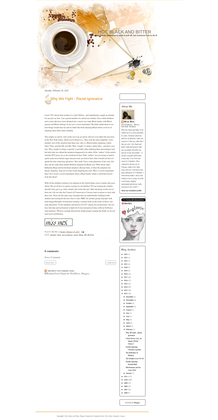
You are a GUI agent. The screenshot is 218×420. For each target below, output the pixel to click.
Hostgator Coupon (119, 416)
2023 (126, 257)
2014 (126, 287)
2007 (126, 389)
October (129, 303)
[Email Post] (82, 232)
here (81, 139)
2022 (126, 261)
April (128, 323)
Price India (108, 416)
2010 (126, 379)
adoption (53, 235)
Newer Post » (50, 262)
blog (72, 115)
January (129, 373)
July (127, 313)
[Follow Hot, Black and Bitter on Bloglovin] (133, 240)
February (129, 329)
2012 (126, 293)
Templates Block (99, 416)
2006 (126, 392)
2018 (126, 274)
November (129, 300)
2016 (126, 280)
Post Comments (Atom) (65, 270)
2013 (126, 290)
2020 (126, 267)
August (128, 310)
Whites (81, 235)
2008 (126, 386)
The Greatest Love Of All (135, 358)
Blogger (137, 402)
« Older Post (110, 262)
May (127, 319)
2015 (126, 283)
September (129, 306)
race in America (67, 235)
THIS (52, 115)
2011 (126, 376)
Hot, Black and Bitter (124, 31)
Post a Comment (52, 257)
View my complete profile (131, 191)
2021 (126, 264)
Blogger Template (85, 416)
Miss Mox (129, 122)
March (128, 326)
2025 (126, 254)
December (129, 296)
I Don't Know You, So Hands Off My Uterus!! (134, 341)
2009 (126, 383)
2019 (126, 270)
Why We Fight (89, 235)
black (59, 235)
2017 (126, 277)
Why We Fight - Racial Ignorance (76, 99)
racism (76, 235)
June (127, 316)
